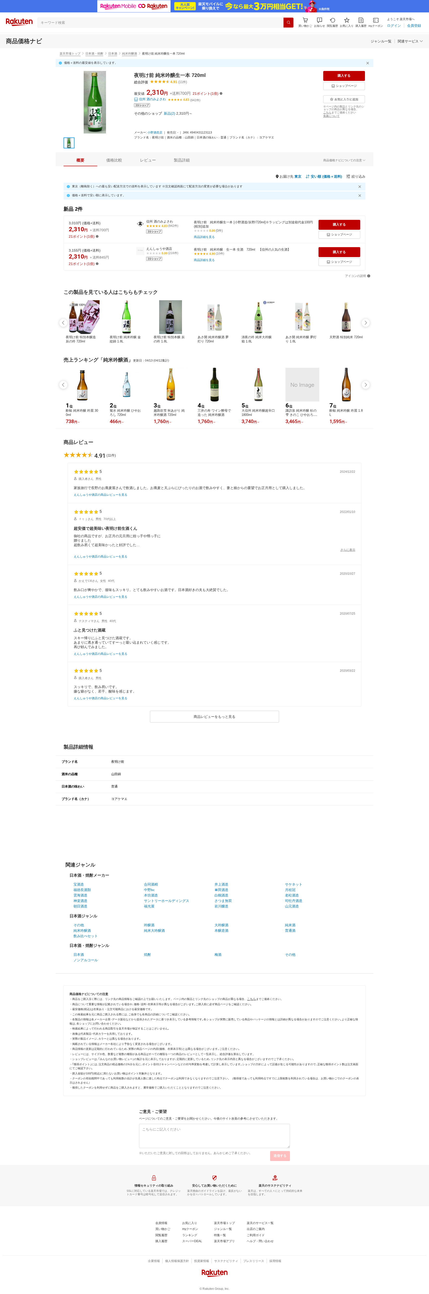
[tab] (80, 160)
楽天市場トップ (70, 53)
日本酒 (112, 53)
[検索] (288, 23)
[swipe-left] (63, 323)
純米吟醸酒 (129, 53)
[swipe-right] (366, 323)
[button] (319, 22)
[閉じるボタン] (368, 63)
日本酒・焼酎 (94, 53)
